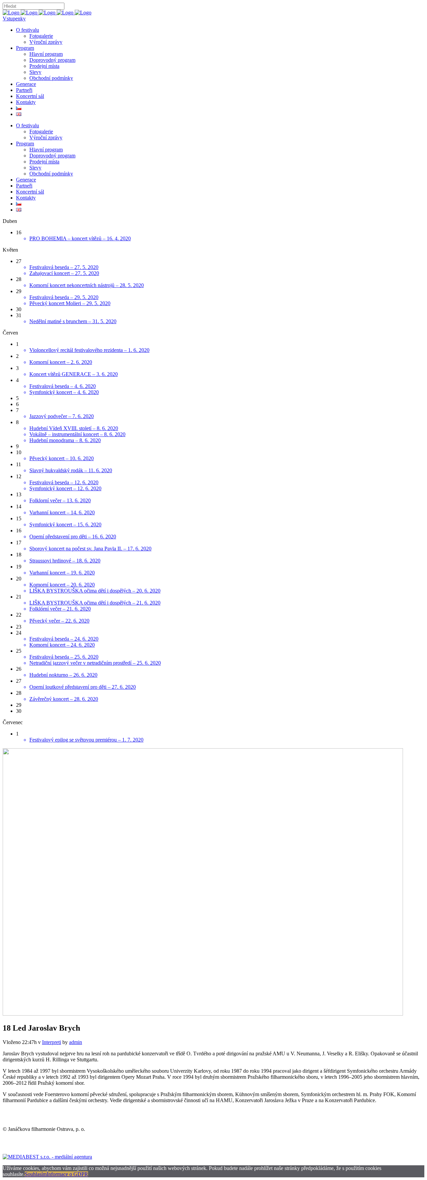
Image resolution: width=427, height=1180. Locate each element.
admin (75, 1042)
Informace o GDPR (67, 1174)
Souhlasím (36, 1174)
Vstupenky (14, 18)
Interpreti (51, 1042)
